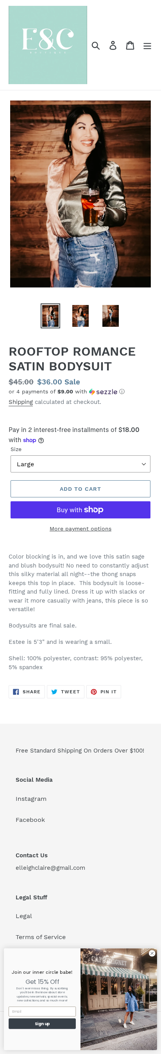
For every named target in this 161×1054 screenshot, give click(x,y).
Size (16, 449)
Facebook (30, 819)
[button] (80, 391)
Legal (24, 916)
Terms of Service (41, 937)
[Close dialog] (152, 953)
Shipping (21, 401)
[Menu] (147, 45)
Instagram (31, 798)
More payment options (80, 528)
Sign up (42, 1023)
